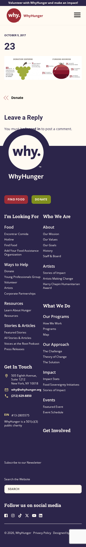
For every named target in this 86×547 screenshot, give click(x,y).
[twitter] (28, 515)
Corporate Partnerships (20, 293)
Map (46, 334)
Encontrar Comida (16, 234)
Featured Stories (15, 332)
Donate (17, 97)
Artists (8, 288)
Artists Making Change (58, 278)
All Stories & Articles (17, 338)
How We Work (52, 323)
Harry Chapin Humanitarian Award (61, 286)
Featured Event (53, 407)
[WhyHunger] (25, 20)
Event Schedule (53, 412)
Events (49, 400)
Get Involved (56, 430)
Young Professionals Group (22, 277)
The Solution (51, 362)
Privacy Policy (42, 533)
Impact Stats (51, 379)
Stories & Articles (19, 325)
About (48, 227)
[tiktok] (21, 515)
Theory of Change (55, 357)
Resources (13, 303)
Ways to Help (16, 264)
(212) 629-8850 (21, 396)
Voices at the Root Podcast (21, 344)
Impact (49, 372)
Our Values (50, 239)
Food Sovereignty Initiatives (61, 385)
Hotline (9, 239)
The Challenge (52, 351)
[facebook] (7, 515)
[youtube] (35, 515)
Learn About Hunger (17, 310)
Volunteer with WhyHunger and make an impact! (43, 3)
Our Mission (51, 234)
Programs (49, 329)
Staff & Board (52, 256)
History (48, 251)
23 (9, 46)
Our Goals (49, 245)
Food (9, 227)
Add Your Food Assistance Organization (21, 252)
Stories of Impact (54, 273)
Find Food (16, 199)
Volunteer (10, 282)
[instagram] (14, 515)
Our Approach (56, 344)
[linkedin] (42, 515)
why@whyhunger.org (26, 390)
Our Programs (56, 316)
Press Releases (14, 349)
